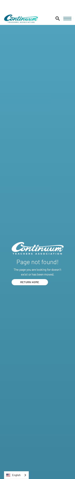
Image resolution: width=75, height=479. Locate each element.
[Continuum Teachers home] (21, 19)
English (16, 475)
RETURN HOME (29, 282)
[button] (67, 18)
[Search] (57, 18)
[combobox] (16, 475)
